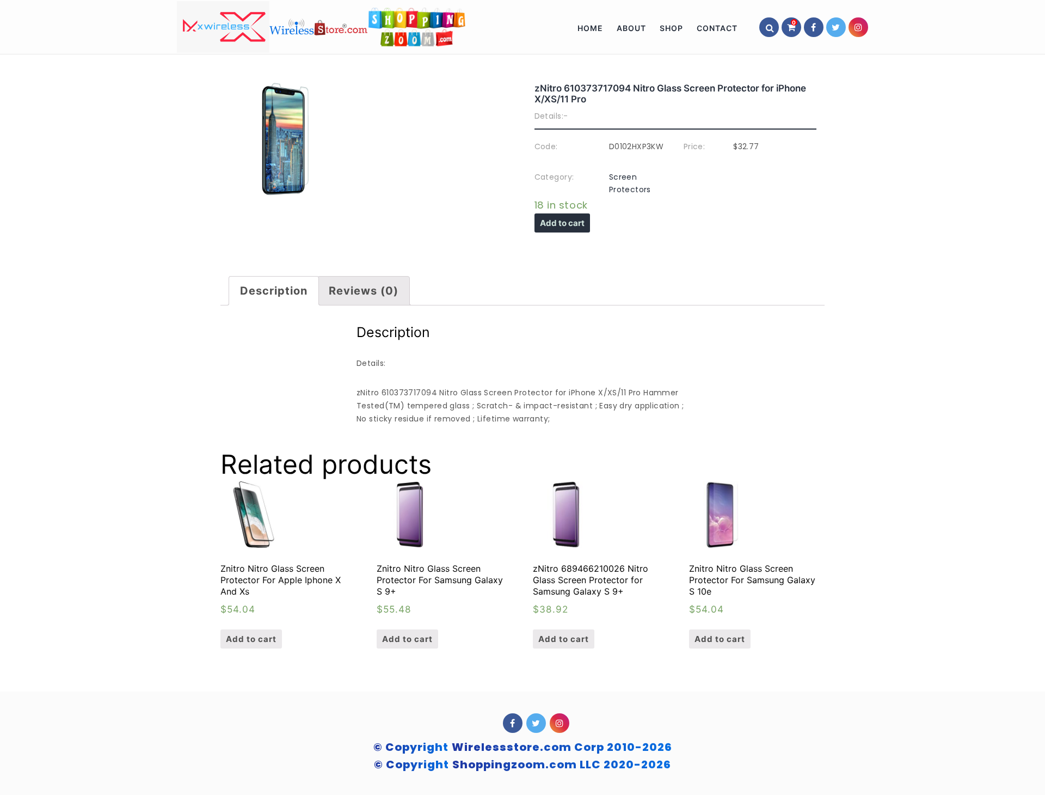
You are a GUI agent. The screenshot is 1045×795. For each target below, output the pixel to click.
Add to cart (562, 223)
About (631, 28)
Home (590, 28)
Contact (717, 28)
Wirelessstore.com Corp (562, 747)
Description (274, 290)
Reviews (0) (363, 290)
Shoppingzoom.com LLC (561, 764)
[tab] (274, 290)
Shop (671, 28)
